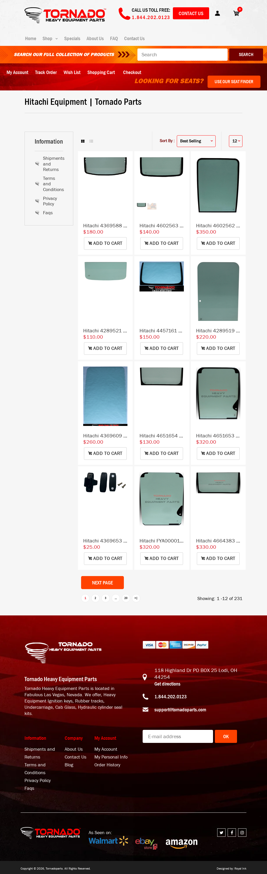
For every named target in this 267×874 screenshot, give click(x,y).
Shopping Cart (101, 72)
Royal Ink (240, 868)
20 (126, 598)
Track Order (46, 72)
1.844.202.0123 (170, 696)
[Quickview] (126, 181)
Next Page (102, 582)
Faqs (48, 213)
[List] (91, 141)
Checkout (132, 72)
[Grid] (82, 141)
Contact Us (191, 13)
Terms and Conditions (53, 184)
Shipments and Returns (53, 164)
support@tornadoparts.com (180, 709)
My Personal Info (111, 757)
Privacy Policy (50, 201)
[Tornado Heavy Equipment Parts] (65, 21)
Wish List (72, 72)
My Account (17, 72)
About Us (74, 749)
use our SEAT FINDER (234, 81)
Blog (69, 765)
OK (226, 736)
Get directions (167, 684)
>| (136, 598)
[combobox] (182, 54)
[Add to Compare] (126, 160)
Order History (107, 765)
